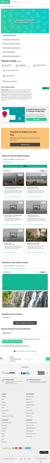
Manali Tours (29, 410)
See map (17, 188)
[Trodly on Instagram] (25, 458)
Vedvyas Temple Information (9, 35)
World (2, 6)
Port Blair (4, 442)
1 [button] (18, 373)
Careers (3, 413)
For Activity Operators (31, 422)
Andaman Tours (30, 413)
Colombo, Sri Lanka (6, 422)
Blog (3, 399)
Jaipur (3, 433)
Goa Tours (28, 407)
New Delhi (4, 425)
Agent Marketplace (30, 428)
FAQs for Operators (31, 433)
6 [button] (28, 373)
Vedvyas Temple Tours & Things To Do (11, 56)
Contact (4, 405)
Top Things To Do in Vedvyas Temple (11, 39)
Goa (3, 439)
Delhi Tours (28, 399)
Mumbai (4, 431)
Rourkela (12, 6)
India (5, 6)
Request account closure (8, 416)
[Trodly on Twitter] (28, 458)
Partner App (29, 436)
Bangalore (4, 428)
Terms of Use (38, 458)
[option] (25, 21)
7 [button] (30, 373)
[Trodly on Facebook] (21, 458)
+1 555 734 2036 (13, 383)
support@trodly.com (9, 382)
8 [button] (31, 373)
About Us (4, 396)
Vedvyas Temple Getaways (8, 52)
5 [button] (26, 373)
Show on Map (36, 119)
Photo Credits (5, 410)
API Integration (29, 431)
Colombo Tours (30, 396)
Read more (6, 194)
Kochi (3, 436)
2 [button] (20, 373)
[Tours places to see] (5, 2)
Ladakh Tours (29, 416)
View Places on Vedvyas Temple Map (11, 43)
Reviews (4, 402)
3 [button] (22, 373)
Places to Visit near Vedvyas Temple (10, 48)
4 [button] (24, 373)
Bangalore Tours (30, 405)
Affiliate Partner (30, 425)
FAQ (3, 407)
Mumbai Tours (29, 402)
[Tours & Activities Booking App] (25, 452)
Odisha (8, 6)
